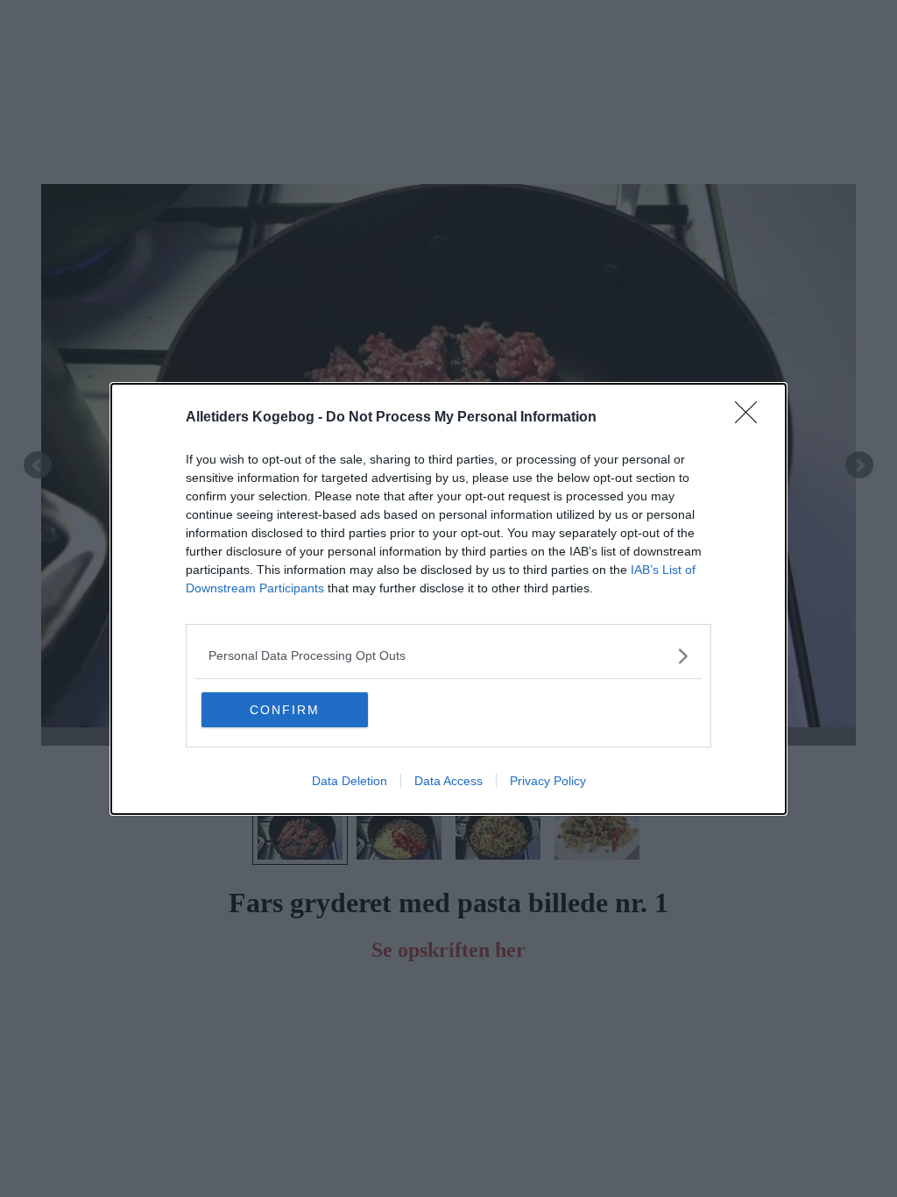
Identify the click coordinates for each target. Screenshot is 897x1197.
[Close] (751, 418)
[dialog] (448, 599)
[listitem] (448, 656)
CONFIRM (285, 710)
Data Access (448, 781)
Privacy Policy (548, 781)
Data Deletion (349, 781)
